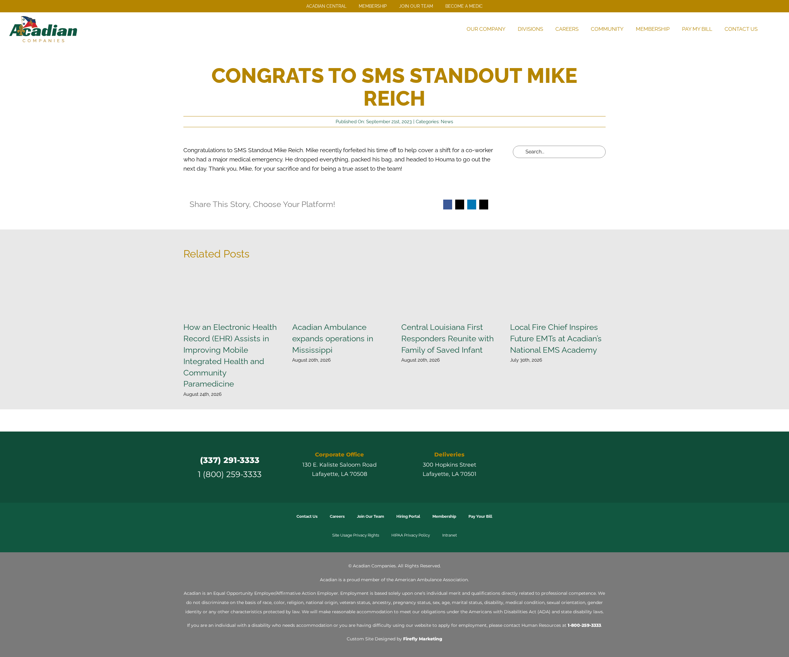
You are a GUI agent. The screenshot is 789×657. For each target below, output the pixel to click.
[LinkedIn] (472, 204)
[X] (460, 204)
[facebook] (531, 467)
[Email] (484, 204)
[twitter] (542, 467)
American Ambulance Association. (432, 579)
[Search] (772, 29)
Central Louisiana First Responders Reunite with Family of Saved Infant (447, 338)
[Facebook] (448, 204)
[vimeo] (575, 467)
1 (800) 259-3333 (230, 474)
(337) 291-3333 (230, 460)
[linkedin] (564, 467)
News (447, 121)
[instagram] (553, 467)
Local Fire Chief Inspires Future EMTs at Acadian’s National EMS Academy (556, 338)
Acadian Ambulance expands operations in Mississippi (332, 338)
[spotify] (586, 467)
